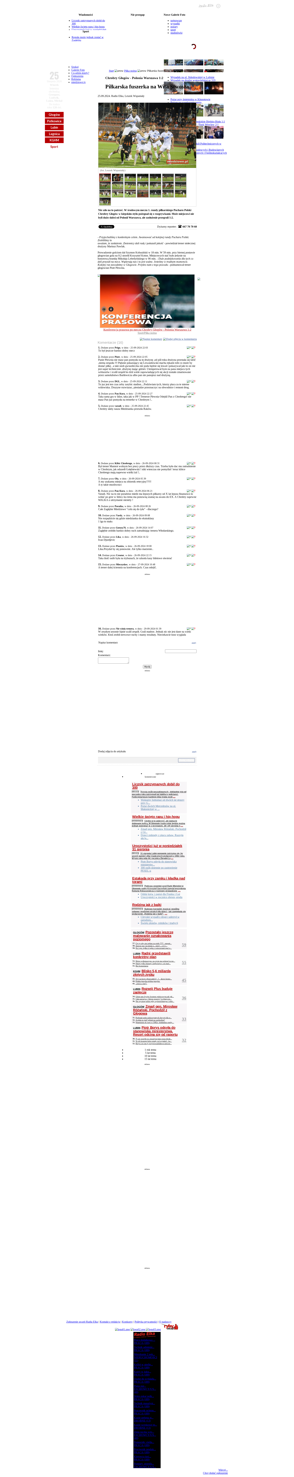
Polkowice (54, 121)
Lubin (54, 127)
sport (173, 29)
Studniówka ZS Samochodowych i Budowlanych (197, 149)
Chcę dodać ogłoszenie (215, 1473)
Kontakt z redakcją (110, 1321)
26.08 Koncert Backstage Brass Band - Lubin (137, 20)
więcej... (219, 59)
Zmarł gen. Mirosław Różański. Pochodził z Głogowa (155, 1010)
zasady (194, 643)
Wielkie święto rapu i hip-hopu (88, 26)
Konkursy (127, 1321)
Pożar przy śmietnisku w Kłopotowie (190, 99)
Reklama (76, 79)
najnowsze (176, 20)
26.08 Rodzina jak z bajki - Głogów (137, 18)
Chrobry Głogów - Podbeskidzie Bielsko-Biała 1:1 (197, 121)
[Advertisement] (147, 437)
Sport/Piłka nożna (147, 332)
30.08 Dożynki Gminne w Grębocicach (137, 34)
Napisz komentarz (152, 339)
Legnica (54, 134)
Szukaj (75, 66)
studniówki (176, 32)
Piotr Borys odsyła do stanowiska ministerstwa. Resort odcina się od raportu (155, 1031)
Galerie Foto (78, 69)
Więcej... (223, 1469)
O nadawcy (165, 1321)
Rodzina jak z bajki (146, 905)
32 (184, 1040)
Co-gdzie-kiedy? (80, 73)
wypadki (175, 23)
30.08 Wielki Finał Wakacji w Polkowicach (137, 31)
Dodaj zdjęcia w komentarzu (181, 339)
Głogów (54, 114)
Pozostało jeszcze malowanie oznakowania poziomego (153, 935)
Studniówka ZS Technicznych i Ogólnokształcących (198, 152)
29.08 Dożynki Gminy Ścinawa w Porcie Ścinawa (137, 28)
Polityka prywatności (146, 1321)
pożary (174, 26)
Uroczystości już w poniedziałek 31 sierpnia (157, 847)
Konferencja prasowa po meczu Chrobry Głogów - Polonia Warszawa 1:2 (147, 329)
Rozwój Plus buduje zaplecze (153, 990)
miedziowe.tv (78, 82)
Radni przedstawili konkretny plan (151, 955)
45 (184, 980)
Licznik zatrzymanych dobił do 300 (155, 785)
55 (184, 962)
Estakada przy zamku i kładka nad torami (158, 880)
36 (184, 998)
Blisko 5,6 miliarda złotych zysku (151, 972)
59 (184, 944)
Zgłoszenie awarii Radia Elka (82, 1321)
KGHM (54, 140)
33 (184, 1019)
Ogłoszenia (77, 76)
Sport (54, 147)
